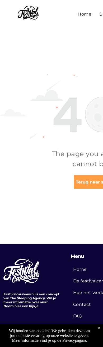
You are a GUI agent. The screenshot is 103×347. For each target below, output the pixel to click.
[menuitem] (84, 14)
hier (18, 306)
